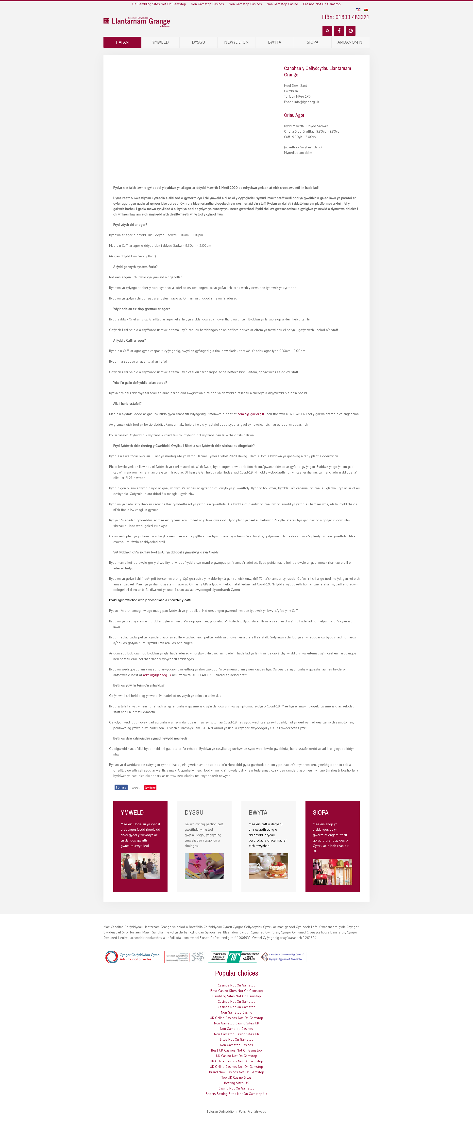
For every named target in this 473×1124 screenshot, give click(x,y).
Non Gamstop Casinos (207, 4)
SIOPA (312, 42)
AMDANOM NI (351, 42)
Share (121, 787)
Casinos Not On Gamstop (322, 4)
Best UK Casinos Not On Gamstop (236, 1050)
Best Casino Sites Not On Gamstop (236, 990)
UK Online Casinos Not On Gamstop (236, 1018)
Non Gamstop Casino (282, 4)
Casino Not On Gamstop (236, 1088)
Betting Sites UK (236, 1083)
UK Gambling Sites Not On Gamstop (159, 4)
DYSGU (198, 42)
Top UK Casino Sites (236, 1077)
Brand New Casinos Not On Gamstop (236, 1072)
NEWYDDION (236, 42)
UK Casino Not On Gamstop (236, 1056)
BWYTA (274, 42)
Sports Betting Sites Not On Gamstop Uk (236, 1093)
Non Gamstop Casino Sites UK (236, 1023)
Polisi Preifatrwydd (252, 1111)
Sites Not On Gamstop (236, 1039)
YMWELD (160, 42)
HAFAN (122, 42)
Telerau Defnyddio (220, 1111)
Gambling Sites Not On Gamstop (236, 996)
